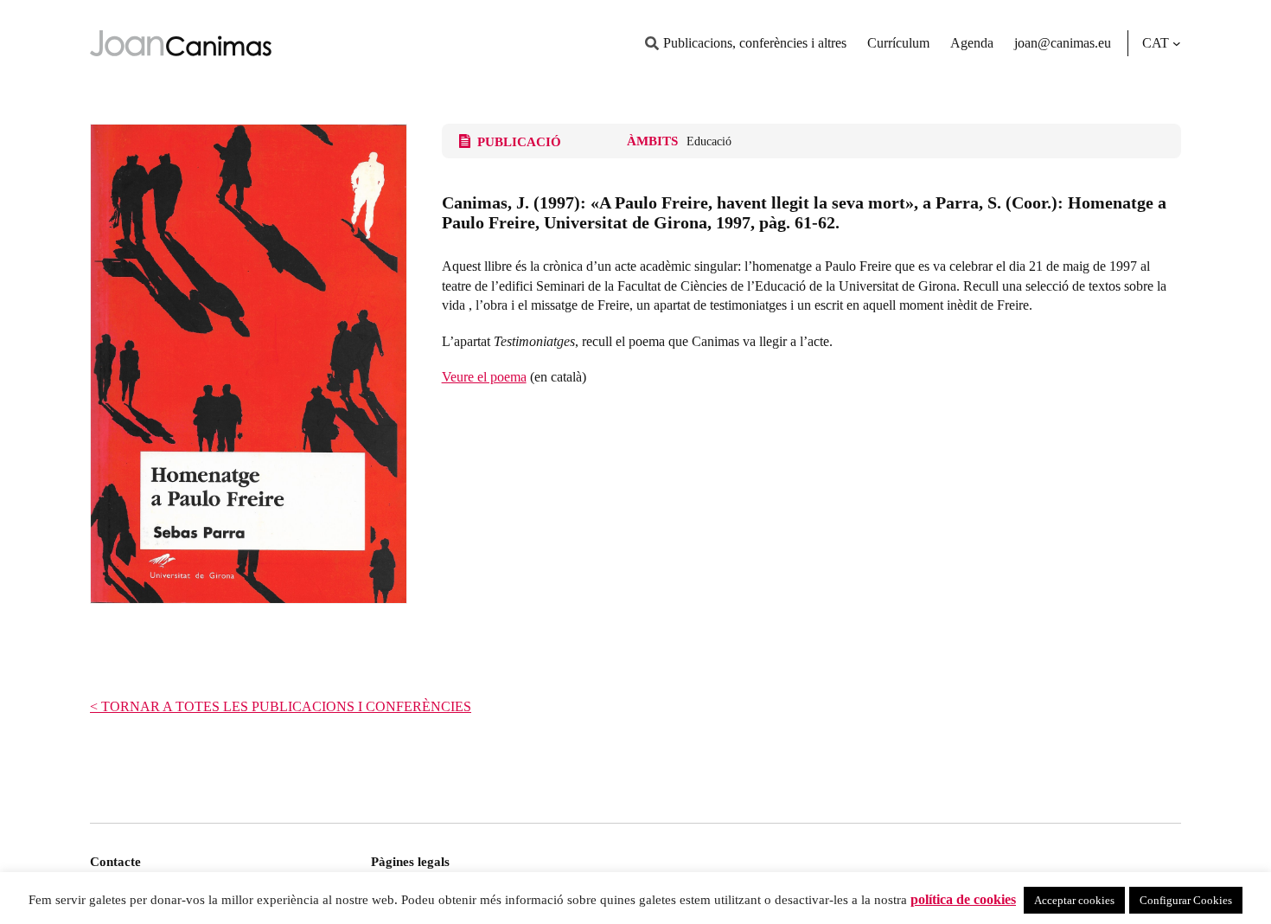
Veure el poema (484, 376)
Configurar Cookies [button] (1186, 900)
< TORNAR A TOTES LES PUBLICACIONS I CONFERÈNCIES (280, 706)
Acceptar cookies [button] (1074, 900)
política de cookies (963, 899)
